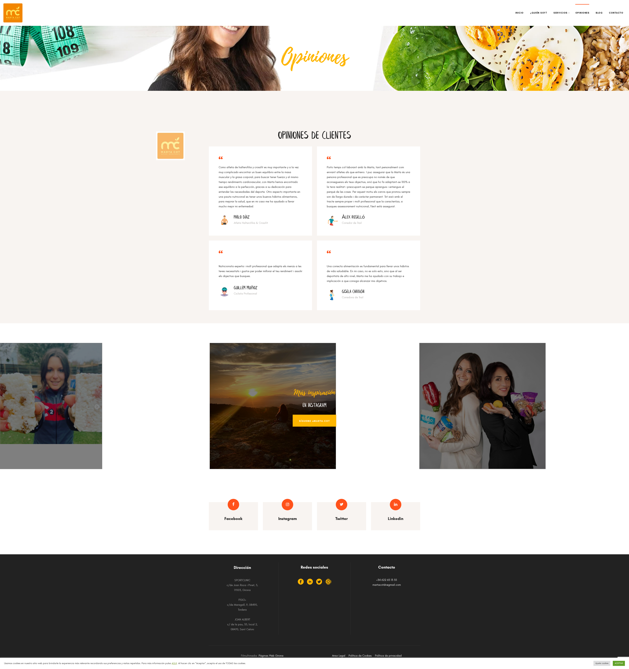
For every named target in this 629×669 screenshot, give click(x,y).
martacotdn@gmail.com (386, 585)
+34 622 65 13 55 (386, 580)
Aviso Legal (338, 655)
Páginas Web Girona (271, 655)
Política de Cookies (360, 655)
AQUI (174, 663)
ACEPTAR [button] (619, 663)
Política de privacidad (388, 655)
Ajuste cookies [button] (601, 663)
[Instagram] (328, 582)
